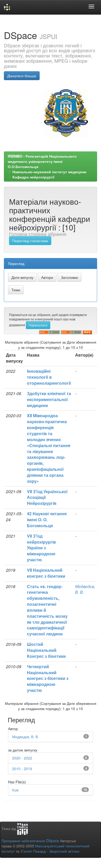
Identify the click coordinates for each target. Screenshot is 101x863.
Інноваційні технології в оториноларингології (49, 377)
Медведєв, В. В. (85, 589)
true (15, 790)
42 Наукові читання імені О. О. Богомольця (47, 520)
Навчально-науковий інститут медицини (49, 171)
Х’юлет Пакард (33, 851)
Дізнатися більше (21, 75)
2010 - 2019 (22, 768)
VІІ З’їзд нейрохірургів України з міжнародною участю (41, 548)
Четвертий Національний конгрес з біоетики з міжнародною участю (47, 678)
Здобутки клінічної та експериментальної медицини (49, 399)
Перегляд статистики (30, 240)
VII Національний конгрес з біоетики (46, 573)
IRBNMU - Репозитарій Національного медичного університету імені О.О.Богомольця (42, 161)
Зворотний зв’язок (64, 851)
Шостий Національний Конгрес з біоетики (46, 650)
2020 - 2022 (22, 758)
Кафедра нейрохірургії (33, 176)
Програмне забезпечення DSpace (30, 840)
